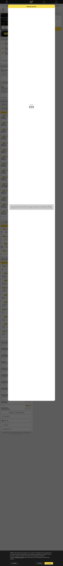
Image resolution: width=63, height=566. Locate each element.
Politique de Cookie (19, 557)
